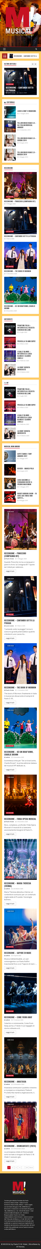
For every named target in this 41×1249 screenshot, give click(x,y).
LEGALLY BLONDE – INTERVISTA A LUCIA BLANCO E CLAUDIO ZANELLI (10, 356)
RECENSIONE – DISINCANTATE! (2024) (20, 1122)
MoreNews (33, 1244)
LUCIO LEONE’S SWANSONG (10, 112)
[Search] (36, 49)
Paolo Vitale (11, 92)
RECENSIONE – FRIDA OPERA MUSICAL (20, 795)
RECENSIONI (9, 84)
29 (27, 1168)
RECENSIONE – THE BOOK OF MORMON (17, 89)
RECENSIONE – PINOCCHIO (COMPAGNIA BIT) (20, 185)
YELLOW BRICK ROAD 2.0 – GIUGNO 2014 (10, 140)
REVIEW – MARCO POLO (10, 470)
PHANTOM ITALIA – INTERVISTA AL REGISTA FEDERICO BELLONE (10, 329)
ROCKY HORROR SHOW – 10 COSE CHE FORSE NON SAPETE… (10, 497)
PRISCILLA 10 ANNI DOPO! (10, 342)
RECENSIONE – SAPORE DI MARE (20, 929)
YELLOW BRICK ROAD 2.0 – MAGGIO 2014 (10, 155)
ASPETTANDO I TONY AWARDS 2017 (10, 456)
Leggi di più (10, 571)
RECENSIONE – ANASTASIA (20, 1057)
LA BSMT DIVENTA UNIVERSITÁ (10, 369)
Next (31, 1168)
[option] (20, 81)
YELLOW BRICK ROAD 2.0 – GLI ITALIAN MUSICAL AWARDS (10, 126)
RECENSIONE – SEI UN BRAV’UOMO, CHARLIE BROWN (20, 290)
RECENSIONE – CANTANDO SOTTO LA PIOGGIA (20, 220)
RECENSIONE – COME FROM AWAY (20, 993)
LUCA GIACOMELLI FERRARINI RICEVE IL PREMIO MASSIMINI (10, 483)
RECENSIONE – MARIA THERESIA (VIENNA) (20, 859)
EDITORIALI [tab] (10, 102)
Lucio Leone (10, 626)
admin (8, 757)
